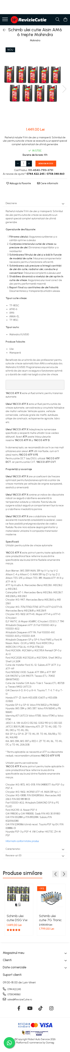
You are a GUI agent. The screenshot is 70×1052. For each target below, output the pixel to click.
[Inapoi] (3, 30)
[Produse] (5, 19)
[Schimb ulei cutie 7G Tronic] (51, 898)
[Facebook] (18, 1008)
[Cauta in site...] (58, 19)
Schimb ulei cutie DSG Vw (17, 918)
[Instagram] (51, 1008)
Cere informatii (49, 183)
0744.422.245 (14, 989)
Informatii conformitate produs (22, 841)
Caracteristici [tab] (13, 849)
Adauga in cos (45, 163)
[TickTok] (40, 1008)
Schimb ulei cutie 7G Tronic (50, 918)
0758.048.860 (14, 994)
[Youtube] (29, 1008)
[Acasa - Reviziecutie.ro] (28, 19)
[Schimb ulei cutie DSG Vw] (19, 898)
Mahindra (35, 40)
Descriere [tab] (11, 203)
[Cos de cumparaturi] (65, 19)
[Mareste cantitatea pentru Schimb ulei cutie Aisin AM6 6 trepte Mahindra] (29, 164)
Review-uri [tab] (13, 855)
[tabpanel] (35, 85)
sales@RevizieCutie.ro (19, 999)
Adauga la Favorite (20, 183)
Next (64, 89)
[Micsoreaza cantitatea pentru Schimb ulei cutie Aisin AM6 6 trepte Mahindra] (18, 164)
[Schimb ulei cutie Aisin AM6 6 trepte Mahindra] (35, 85)
